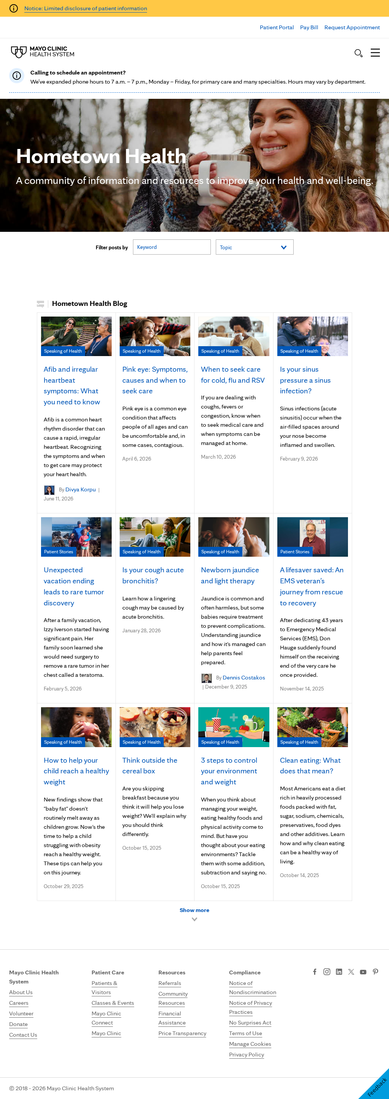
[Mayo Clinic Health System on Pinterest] (375, 972)
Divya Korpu (80, 489)
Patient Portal (277, 27)
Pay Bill (309, 27)
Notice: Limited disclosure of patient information (85, 8)
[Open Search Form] (358, 53)
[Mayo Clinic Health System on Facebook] (314, 972)
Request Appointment (352, 27)
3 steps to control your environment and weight (229, 771)
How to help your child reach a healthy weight (76, 771)
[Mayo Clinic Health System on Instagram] (326, 972)
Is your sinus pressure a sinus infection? (305, 380)
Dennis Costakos (244, 677)
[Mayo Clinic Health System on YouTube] (363, 972)
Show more (194, 910)
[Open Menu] (375, 53)
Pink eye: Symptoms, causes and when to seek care (155, 380)
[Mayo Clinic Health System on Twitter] (351, 972)
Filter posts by (112, 247)
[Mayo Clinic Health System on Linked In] (339, 972)
